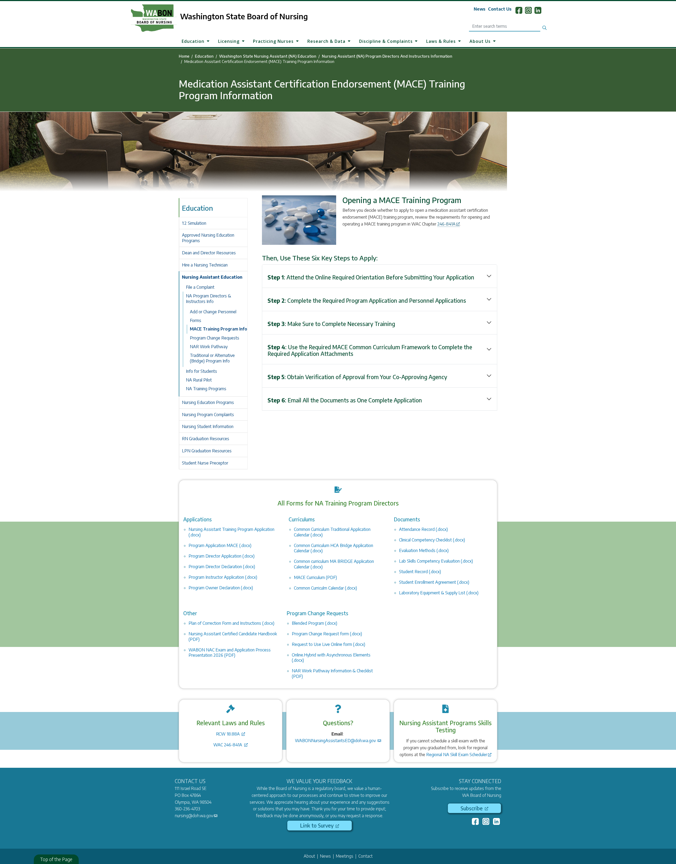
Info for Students (201, 371)
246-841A (446, 224)
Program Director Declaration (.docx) (222, 566)
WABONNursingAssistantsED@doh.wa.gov (336, 740)
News (479, 9)
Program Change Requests (214, 338)
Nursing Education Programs (208, 402)
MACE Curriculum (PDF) (315, 577)
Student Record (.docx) (420, 571)
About (309, 856)
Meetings (344, 856)
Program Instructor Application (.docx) (223, 577)
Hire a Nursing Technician (205, 265)
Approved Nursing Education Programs (208, 237)
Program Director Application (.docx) (222, 556)
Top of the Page (56, 859)
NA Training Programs (206, 388)
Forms (195, 320)
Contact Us (499, 9)
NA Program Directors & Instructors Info (208, 298)
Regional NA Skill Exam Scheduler (456, 754)
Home (184, 56)
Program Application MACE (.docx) (220, 545)
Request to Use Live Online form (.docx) (328, 644)
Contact (365, 856)
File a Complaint (200, 287)
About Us (480, 41)
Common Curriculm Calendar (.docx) (325, 588)
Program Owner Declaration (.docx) (221, 587)
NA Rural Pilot (199, 380)
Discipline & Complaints (386, 41)
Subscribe (472, 808)
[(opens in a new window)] (476, 822)
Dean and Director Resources (209, 252)
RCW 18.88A (228, 734)
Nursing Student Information (207, 426)
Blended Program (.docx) (314, 623)
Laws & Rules (441, 41)
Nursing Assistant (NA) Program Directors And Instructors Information (387, 56)
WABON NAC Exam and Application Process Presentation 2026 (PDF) (230, 652)
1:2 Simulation (194, 223)
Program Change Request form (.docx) (327, 633)
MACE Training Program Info (218, 329)
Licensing (229, 41)
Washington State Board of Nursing (244, 16)
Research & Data (326, 41)
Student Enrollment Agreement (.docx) (434, 582)
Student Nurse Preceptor (205, 463)
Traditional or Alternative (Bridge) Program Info (212, 358)
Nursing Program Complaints (208, 414)
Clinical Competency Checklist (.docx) (432, 540)
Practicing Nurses (273, 41)
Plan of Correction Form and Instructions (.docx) (231, 623)
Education (193, 41)
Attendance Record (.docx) (423, 529)
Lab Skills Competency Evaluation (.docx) (436, 561)
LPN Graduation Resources (207, 450)
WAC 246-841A (228, 744)
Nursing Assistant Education (212, 277)
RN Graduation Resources (205, 438)
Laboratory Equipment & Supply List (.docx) (438, 592)
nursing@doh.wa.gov (194, 815)
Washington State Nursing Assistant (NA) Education (267, 56)
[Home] (147, 18)
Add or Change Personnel (213, 311)
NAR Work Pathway (209, 346)
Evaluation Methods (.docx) (424, 550)
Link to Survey (317, 825)
